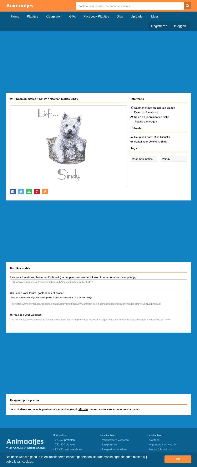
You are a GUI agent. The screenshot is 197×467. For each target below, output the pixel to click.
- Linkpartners (108, 444)
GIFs (72, 16)
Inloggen (180, 26)
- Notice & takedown (160, 449)
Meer (154, 16)
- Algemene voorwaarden (163, 444)
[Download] (29, 191)
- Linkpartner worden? (113, 449)
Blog (120, 16)
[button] (35, 462)
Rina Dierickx (162, 136)
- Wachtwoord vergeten (114, 439)
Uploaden (137, 16)
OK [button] (178, 459)
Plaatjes (32, 16)
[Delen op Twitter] (21, 191)
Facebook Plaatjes (96, 16)
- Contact (153, 439)
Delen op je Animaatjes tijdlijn (151, 116)
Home (15, 16)
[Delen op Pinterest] (37, 191)
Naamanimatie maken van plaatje (154, 107)
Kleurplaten (54, 16)
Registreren (159, 26)
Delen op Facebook (146, 112)
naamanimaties (143, 158)
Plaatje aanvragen (146, 121)
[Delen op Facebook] (13, 191)
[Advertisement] (98, 62)
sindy (167, 158)
